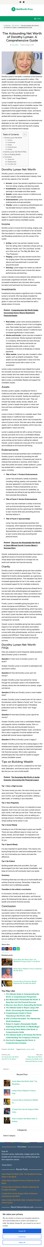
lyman (28, 1049)
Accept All (22, 1231)
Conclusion (8, 157)
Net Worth (11, 1049)
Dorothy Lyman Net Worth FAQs (15, 152)
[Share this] (3, 948)
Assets (10, 145)
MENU (39, 19)
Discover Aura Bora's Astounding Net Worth (24, 1005)
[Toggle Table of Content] (23, 134)
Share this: (11, 159)
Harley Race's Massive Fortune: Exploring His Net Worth (27, 970)
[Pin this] (10, 948)
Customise (22, 1237)
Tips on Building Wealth (12, 154)
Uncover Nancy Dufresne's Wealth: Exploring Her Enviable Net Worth (25, 982)
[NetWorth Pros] (22, 9)
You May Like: (12, 164)
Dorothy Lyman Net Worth (13, 137)
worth (32, 1049)
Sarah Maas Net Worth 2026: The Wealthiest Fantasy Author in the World (26, 960)
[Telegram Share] (14, 948)
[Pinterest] (20, 2)
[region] (22, 1229)
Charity (10, 149)
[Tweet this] (7, 948)
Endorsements (12, 147)
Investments (11, 142)
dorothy (23, 1049)
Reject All (22, 1242)
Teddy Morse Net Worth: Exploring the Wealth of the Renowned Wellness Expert (33, 1058)
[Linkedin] (23, 2)
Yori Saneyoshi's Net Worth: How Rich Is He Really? (10, 1057)
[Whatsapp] (18, 948)
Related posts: (12, 162)
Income (10, 140)
